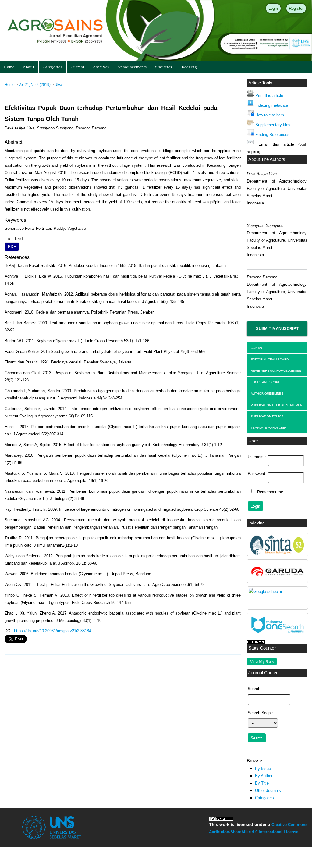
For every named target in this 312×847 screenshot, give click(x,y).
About (28, 67)
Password (256, 474)
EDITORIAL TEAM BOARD (270, 359)
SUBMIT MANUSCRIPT (277, 328)
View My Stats (262, 661)
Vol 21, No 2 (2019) (35, 85)
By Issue (263, 768)
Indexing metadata (271, 105)
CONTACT (258, 347)
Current (78, 67)
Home (9, 67)
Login (273, 8)
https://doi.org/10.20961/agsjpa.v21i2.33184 (52, 631)
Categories (52, 67)
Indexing (188, 67)
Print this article (269, 95)
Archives (101, 67)
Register (296, 8)
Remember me (270, 492)
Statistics (163, 67)
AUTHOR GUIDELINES (267, 393)
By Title (262, 783)
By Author (263, 776)
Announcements (132, 67)
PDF (12, 247)
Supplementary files (272, 124)
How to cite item (269, 115)
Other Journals (268, 790)
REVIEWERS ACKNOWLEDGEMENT (277, 370)
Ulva (58, 85)
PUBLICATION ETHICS (267, 416)
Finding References (272, 134)
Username (257, 457)
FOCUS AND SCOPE (265, 382)
